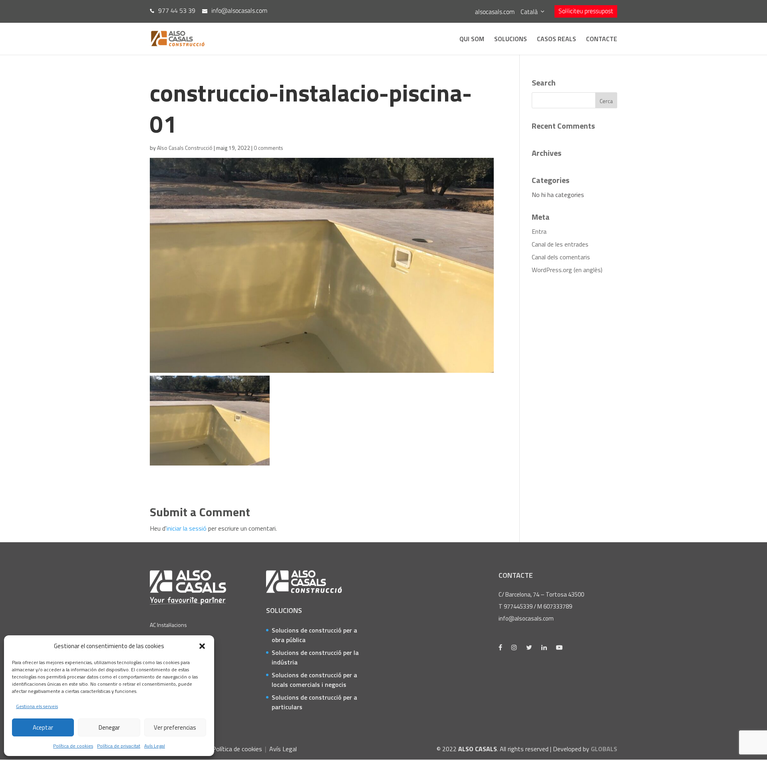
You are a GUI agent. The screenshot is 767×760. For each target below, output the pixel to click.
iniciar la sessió (187, 528)
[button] (202, 646)
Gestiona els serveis (37, 706)
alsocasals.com (495, 11)
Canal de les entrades (560, 244)
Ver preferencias (175, 727)
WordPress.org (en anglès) (567, 270)
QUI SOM (471, 40)
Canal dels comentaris (561, 257)
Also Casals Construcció (185, 147)
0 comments (268, 147)
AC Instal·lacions (168, 625)
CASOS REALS (556, 40)
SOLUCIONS (510, 40)
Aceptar (43, 727)
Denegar (109, 727)
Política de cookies (73, 746)
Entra (539, 231)
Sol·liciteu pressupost (585, 11)
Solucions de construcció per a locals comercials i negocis (314, 679)
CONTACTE (601, 40)
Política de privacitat (118, 746)
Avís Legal (154, 746)
